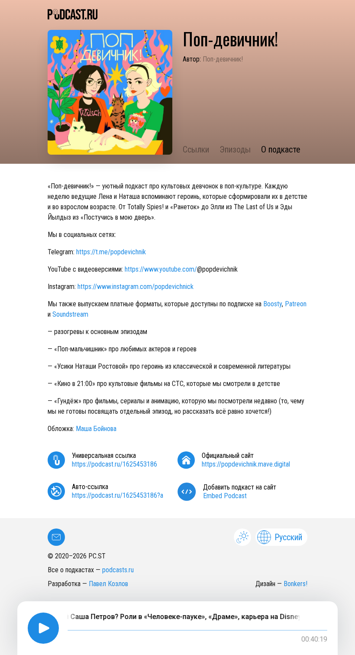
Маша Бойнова (96, 429)
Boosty (272, 304)
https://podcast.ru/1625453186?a (117, 495)
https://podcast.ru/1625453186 (114, 464)
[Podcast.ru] (177, 14)
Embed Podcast (225, 496)
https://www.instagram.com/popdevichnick (135, 286)
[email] (56, 537)
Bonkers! (295, 584)
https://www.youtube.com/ (161, 269)
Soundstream (70, 314)
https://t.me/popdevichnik (111, 252)
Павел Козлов (108, 584)
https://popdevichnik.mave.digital (246, 464)
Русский (288, 537)
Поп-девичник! (223, 59)
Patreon (296, 304)
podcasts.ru (118, 570)
